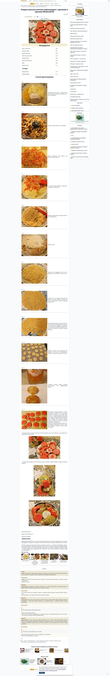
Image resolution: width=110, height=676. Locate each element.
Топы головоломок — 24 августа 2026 (78, 58)
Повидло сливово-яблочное (77, 108)
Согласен (42, 672)
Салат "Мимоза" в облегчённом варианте (78, 31)
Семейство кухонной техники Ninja (77, 28)
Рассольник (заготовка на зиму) (76, 36)
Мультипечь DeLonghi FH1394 (76, 38)
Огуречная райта (74, 144)
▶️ (34, 16)
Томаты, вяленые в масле (75, 82)
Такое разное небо (74, 76)
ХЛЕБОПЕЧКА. (24, 0)
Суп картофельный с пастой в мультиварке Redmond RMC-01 (80, 16)
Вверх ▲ (72, 675)
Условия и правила (42, 675)
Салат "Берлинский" (75, 105)
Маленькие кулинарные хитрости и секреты (79, 22)
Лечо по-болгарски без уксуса (76, 45)
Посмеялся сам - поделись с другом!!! (78, 61)
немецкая (46, 18)
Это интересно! (73, 91)
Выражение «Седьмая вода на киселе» (79, 150)
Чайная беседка (73, 33)
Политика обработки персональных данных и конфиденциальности (55, 675)
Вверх (22, 638)
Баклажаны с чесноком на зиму (76, 63)
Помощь (38, 675)
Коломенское (73, 89)
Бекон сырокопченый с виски (77, 110)
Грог (72, 135)
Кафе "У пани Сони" (74, 73)
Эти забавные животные (75, 96)
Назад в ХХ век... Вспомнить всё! (77, 94)
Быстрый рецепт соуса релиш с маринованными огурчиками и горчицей (80, 122)
